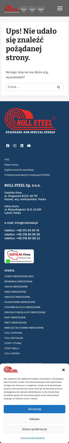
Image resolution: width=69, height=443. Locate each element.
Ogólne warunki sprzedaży (19, 170)
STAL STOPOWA (13, 333)
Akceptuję (34, 409)
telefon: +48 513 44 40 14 (21, 230)
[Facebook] (7, 145)
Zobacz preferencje (34, 429)
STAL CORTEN (12, 353)
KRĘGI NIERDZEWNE (15, 292)
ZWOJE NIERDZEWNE (16, 286)
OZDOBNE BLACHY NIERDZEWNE (22, 307)
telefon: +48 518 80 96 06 (22, 234)
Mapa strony (11, 165)
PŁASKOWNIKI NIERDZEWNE (19, 302)
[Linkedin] (21, 145)
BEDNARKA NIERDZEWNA (18, 281)
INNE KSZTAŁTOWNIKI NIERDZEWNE (24, 328)
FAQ (6, 159)
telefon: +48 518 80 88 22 (22, 238)
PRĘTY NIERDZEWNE (15, 322)
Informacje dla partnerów (33, 438)
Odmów (34, 419)
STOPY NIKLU (11, 348)
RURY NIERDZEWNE (15, 317)
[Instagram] (14, 145)
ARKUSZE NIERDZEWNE (17, 297)
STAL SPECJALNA (13, 338)
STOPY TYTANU (12, 343)
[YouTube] (29, 145)
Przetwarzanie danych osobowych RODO (27, 175)
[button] (63, 370)
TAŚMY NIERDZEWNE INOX (19, 276)
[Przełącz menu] (60, 8)
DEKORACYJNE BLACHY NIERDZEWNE (24, 312)
